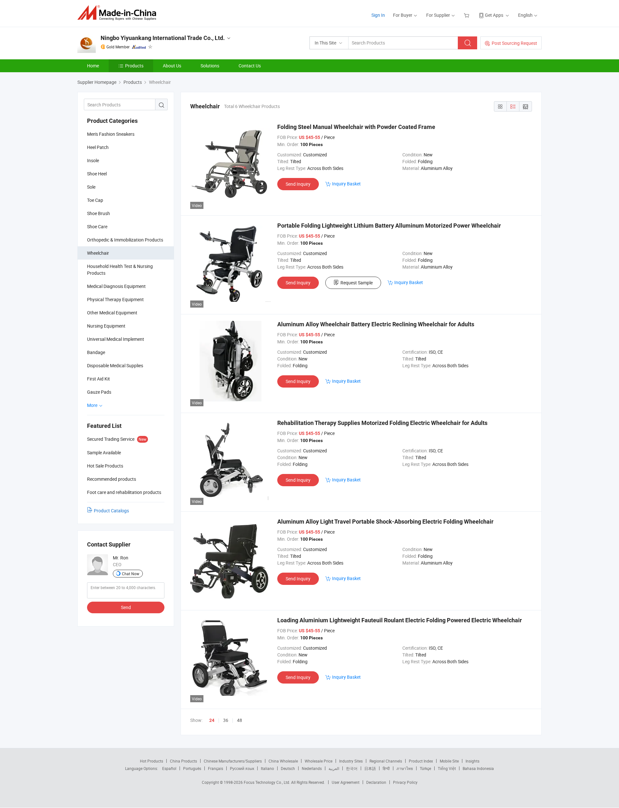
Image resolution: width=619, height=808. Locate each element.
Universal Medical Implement (115, 339)
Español (169, 768)
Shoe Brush (98, 213)
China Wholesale (283, 761)
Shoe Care (97, 226)
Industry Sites (351, 761)
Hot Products (151, 761)
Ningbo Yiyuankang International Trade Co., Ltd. (163, 37)
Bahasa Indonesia (478, 768)
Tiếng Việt (447, 768)
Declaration (376, 782)
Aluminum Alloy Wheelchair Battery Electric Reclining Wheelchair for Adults (375, 324)
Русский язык (242, 768)
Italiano (267, 768)
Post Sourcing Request (514, 43)
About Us (172, 66)
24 (211, 720)
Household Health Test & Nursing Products (120, 269)
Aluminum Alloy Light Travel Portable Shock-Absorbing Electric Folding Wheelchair (385, 521)
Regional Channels (385, 761)
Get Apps (494, 15)
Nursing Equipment (106, 326)
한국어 (352, 768)
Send (126, 607)
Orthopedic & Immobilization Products (125, 240)
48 (239, 720)
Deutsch (288, 768)
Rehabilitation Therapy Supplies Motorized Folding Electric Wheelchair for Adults (382, 422)
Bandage (96, 352)
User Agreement (345, 782)
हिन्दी (386, 768)
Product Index (421, 761)
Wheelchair (98, 253)
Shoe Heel (97, 174)
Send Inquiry (298, 184)
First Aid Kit (98, 379)
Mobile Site (449, 761)
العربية (334, 768)
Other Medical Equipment (112, 313)
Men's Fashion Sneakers (110, 134)
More (92, 405)
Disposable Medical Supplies (115, 365)
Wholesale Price (318, 761)
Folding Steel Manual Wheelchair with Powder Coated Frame (356, 126)
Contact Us (250, 66)
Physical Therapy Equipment (115, 299)
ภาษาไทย (405, 768)
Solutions (210, 66)
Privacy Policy (405, 782)
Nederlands (312, 768)
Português (192, 768)
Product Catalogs (111, 510)
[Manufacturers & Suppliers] (118, 12)
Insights (472, 761)
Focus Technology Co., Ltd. (267, 782)
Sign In (378, 15)
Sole (91, 187)
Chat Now (130, 573)
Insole (93, 160)
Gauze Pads (99, 392)
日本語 (370, 768)
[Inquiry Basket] (467, 15)
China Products (183, 761)
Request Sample (356, 283)
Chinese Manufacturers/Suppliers (233, 761)
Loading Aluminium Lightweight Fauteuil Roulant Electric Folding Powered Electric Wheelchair (399, 620)
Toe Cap (95, 200)
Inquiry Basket (346, 184)
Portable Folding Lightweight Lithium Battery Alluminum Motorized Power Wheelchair (389, 225)
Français (215, 768)
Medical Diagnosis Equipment (116, 286)
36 (225, 720)
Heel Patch (98, 147)
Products (134, 66)
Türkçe (425, 768)
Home (93, 66)
